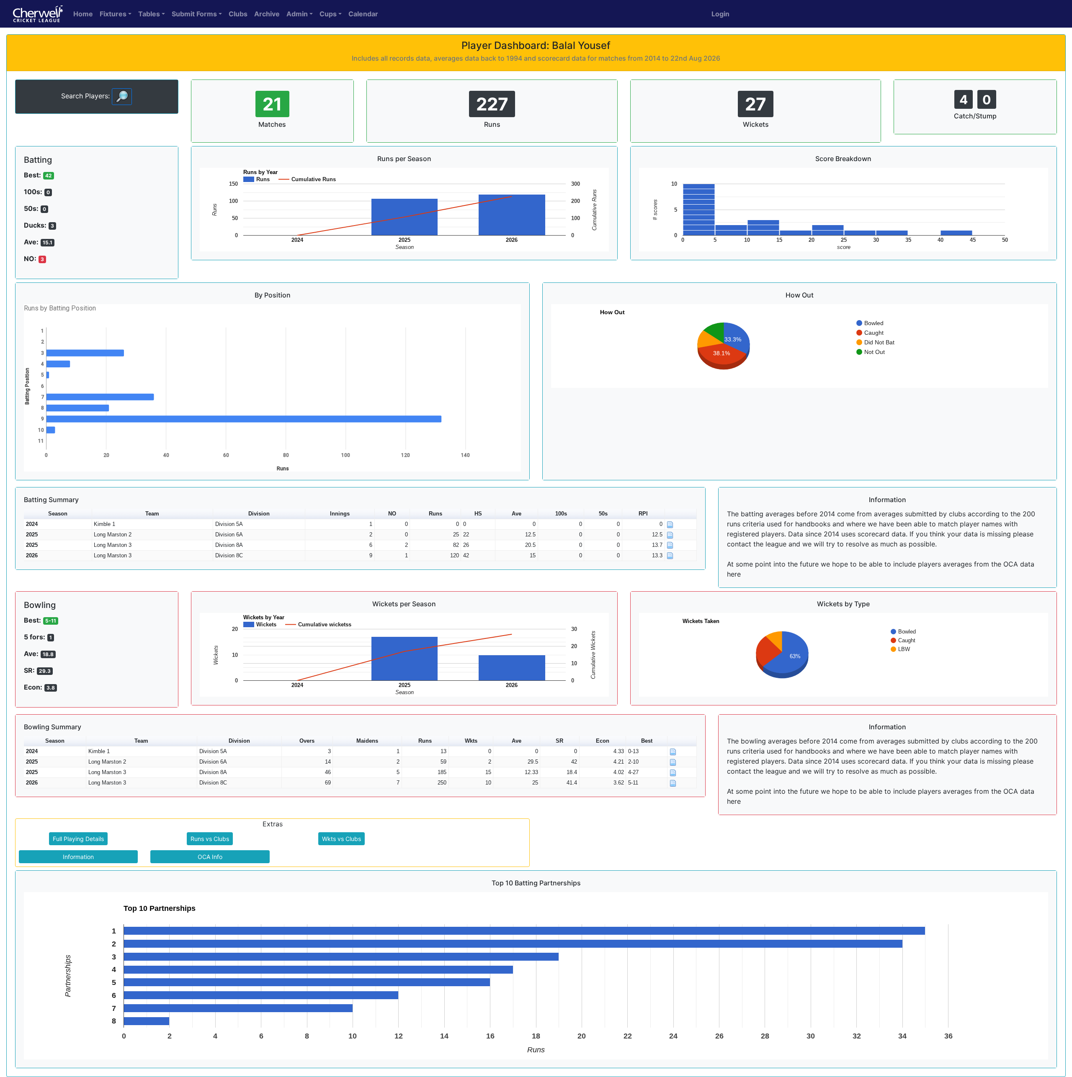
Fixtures (113, 14)
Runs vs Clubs (210, 838)
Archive (267, 14)
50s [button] (603, 513)
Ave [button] (516, 513)
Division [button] (259, 513)
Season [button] (57, 513)
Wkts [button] (471, 741)
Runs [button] (435, 513)
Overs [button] (306, 741)
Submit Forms (194, 14)
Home (83, 14)
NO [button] (392, 513)
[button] (681, 514)
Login (720, 14)
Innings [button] (340, 513)
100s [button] (561, 513)
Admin (297, 14)
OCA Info (210, 856)
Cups (328, 14)
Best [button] (646, 741)
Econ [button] (602, 741)
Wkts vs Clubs (341, 838)
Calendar (363, 14)
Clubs (238, 14)
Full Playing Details (78, 838)
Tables (149, 14)
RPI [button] (643, 513)
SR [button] (559, 741)
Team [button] (152, 513)
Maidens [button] (367, 741)
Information (78, 856)
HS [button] (478, 513)
